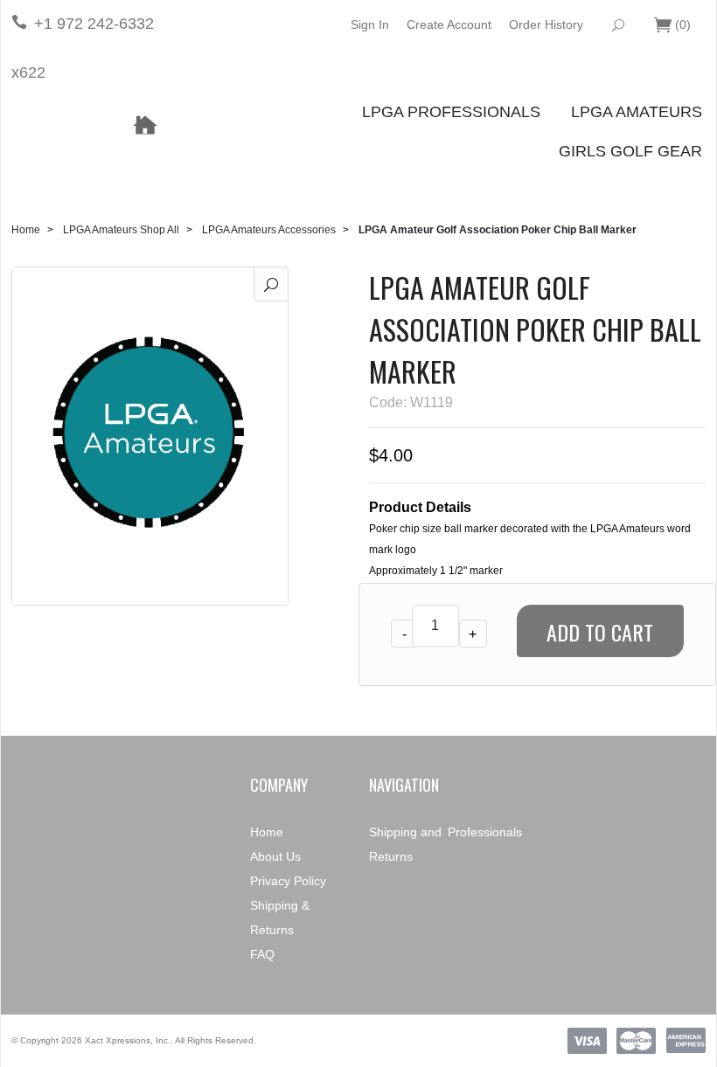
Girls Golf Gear (630, 151)
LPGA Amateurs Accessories (269, 230)
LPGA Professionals (451, 112)
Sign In (370, 24)
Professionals (485, 832)
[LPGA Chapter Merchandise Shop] (144, 125)
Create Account (449, 24)
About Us (275, 856)
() (683, 24)
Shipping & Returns (280, 917)
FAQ (262, 954)
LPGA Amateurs (636, 112)
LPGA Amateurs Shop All (121, 230)
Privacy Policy (288, 881)
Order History (546, 24)
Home (25, 230)
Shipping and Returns (405, 844)
